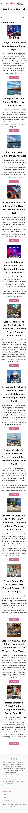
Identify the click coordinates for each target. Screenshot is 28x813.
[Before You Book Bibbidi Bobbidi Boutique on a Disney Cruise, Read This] (14, 692)
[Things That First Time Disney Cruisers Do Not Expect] (14, 32)
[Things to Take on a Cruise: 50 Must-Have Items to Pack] (14, 88)
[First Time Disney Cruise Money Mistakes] (14, 142)
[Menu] (2, 3)
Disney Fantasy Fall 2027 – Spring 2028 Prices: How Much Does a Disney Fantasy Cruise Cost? (14, 329)
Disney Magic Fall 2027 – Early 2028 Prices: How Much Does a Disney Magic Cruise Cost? (14, 394)
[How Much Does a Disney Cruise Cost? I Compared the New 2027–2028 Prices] (14, 252)
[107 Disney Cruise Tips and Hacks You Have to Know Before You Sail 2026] (14, 192)
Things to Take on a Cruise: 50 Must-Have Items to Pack (14, 102)
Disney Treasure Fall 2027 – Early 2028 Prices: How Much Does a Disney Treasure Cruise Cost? (14, 523)
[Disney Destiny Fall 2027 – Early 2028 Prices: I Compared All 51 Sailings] (14, 571)
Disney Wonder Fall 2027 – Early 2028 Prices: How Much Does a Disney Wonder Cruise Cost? (14, 457)
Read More (14, 77)
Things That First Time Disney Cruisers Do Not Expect (14, 46)
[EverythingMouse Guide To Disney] (14, 3)
